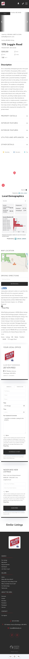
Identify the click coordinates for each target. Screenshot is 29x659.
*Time (4, 409)
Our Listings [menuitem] (4, 560)
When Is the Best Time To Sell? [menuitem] (8, 583)
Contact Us (5, 375)
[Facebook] (12, 635)
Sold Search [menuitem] (4, 566)
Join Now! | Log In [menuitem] (5, 569)
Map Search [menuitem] (4, 562)
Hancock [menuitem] (3, 607)
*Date (4, 403)
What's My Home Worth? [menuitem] (7, 579)
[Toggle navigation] (26, 3)
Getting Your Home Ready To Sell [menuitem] (9, 581)
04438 (4, 339)
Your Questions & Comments (10, 415)
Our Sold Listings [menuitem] (5, 586)
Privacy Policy (5, 308)
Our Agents (11, 375)
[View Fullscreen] (3, 261)
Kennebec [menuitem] (3, 600)
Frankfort (22, 337)
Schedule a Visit (20, 386)
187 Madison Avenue (15, 624)
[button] (2, 22)
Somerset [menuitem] (3, 596)
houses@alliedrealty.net (15, 628)
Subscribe (14, 508)
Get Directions (14, 283)
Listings (8, 337)
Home (2, 337)
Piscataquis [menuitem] (4, 605)
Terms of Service (9, 458)
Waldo (16, 337)
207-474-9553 (23, 3)
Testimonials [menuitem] (4, 588)
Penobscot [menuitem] (3, 603)
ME (12, 337)
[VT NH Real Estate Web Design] (14, 648)
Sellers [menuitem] (3, 577)
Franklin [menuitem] (3, 598)
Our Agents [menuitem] (4, 615)
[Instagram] (17, 635)
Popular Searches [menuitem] (5, 564)
